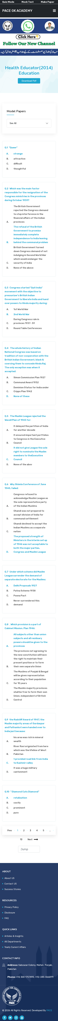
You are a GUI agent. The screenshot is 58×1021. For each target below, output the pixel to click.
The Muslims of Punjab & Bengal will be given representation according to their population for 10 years (31, 677)
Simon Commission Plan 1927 (29, 377)
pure (16, 812)
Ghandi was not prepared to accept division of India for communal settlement (29, 515)
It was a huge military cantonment (25, 770)
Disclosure (9, 912)
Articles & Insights (13, 936)
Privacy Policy (11, 907)
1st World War (21, 309)
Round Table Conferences (28, 328)
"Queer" (11, 147)
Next (30, 839)
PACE (49, 1010)
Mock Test (28, 2)
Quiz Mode (8, 2)
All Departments (12, 941)
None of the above (23, 267)
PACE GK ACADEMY (17, 11)
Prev (9, 830)
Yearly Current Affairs (15, 947)
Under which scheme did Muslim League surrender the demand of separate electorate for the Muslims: (25, 575)
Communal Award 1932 (26, 382)
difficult (18, 163)
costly (17, 802)
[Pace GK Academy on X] (10, 1017)
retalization (20, 797)
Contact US (10, 883)
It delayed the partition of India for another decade (31, 428)
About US (9, 878)
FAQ (6, 918)
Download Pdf (29, 81)
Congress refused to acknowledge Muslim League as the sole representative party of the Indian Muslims (31, 500)
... (50, 830)
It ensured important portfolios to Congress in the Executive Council (31, 439)
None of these (21, 396)
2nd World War (21, 314)
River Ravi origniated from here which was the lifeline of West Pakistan (31, 750)
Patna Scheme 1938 (25, 590)
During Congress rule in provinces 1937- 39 (26, 321)
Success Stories (12, 889)
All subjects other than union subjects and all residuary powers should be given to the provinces (30, 640)
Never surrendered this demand (27, 602)
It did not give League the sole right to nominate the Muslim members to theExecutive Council (30, 453)
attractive (19, 158)
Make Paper (47, 2)
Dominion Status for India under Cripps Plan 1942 (31, 389)
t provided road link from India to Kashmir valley (31, 761)
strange (18, 153)
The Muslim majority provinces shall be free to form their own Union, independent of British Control (30, 694)
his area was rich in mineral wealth (28, 739)
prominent (19, 807)
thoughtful (20, 168)
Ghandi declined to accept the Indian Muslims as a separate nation (30, 527)
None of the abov (23, 464)
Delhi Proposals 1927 (25, 585)
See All (13, 123)
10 (21, 839)
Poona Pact (20, 595)
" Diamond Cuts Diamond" (22, 791)
